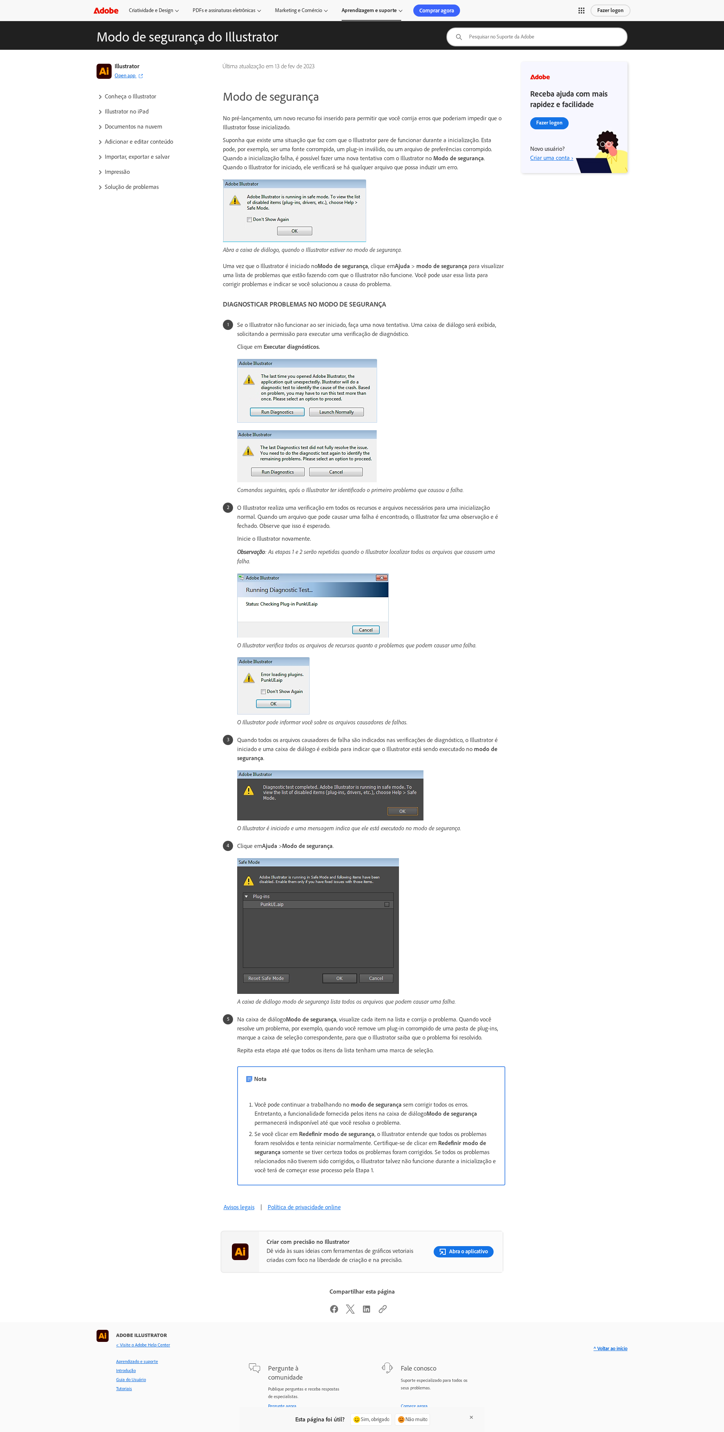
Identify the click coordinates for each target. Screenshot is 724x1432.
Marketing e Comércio (298, 10)
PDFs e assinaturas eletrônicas (224, 10)
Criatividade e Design (151, 10)
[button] (581, 11)
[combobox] (536, 37)
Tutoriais (124, 1388)
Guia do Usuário (131, 1379)
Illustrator (127, 66)
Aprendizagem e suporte (369, 10)
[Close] (471, 1417)
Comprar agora (436, 10)
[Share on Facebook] (334, 1311)
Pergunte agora (282, 1406)
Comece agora (414, 1406)
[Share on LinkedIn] (366, 1311)
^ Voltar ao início (610, 1348)
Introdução (126, 1370)
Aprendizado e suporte (137, 1361)
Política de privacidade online (304, 1207)
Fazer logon (610, 10)
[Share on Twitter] (350, 1311)
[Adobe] (105, 10)
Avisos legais (239, 1207)
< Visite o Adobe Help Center (143, 1345)
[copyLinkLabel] (382, 1311)
